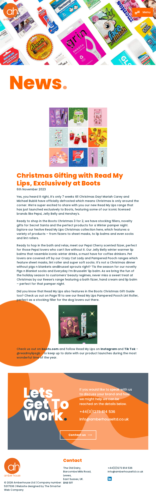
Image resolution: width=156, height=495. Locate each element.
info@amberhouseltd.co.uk (104, 419)
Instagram (109, 349)
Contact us (77, 435)
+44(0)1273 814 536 (97, 411)
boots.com (50, 349)
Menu (146, 12)
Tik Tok (129, 349)
